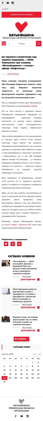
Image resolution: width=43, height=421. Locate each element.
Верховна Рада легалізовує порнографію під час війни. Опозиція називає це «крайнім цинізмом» (25, 321)
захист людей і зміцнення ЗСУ (18, 225)
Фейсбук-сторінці (30, 106)
